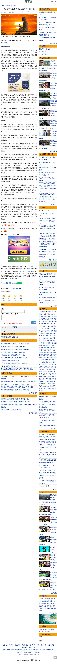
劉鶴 (42, 335)
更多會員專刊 (53, 43)
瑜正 (54, 606)
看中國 (43, 343)
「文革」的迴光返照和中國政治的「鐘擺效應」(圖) (16, 363)
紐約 (26, 652)
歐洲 (36, 652)
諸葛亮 (53, 383)
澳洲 (43, 379)
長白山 (48, 367)
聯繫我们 (44, 645)
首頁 (2, 5)
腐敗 (46, 340)
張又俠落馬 (42, 52)
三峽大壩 (44, 321)
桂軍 (50, 379)
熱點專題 (43, 46)
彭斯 (46, 333)
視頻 (41, 492)
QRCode (14, 283)
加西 (39, 652)
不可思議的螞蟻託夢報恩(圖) (47, 183)
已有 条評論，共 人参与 (9, 314)
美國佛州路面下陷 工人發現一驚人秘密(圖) (13, 346)
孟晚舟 (53, 331)
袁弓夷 (43, 323)
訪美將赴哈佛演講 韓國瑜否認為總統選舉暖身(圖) (15, 349)
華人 (52, 371)
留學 (45, 374)
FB (43, 345)
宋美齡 (49, 381)
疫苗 (46, 357)
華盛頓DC (31, 652)
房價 (43, 357)
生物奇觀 (41, 629)
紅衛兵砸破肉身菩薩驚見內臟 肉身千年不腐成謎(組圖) (17, 369)
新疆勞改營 (50, 369)
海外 (53, 376)
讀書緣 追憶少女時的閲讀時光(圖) (11, 410)
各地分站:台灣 (21, 652)
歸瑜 (44, 601)
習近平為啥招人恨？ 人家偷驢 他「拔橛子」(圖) (15, 384)
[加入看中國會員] (19, 254)
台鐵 (52, 316)
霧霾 (42, 359)
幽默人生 (45, 386)
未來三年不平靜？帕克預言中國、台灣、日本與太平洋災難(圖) (47, 455)
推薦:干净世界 (7, 649)
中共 (55, 328)
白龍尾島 (53, 367)
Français (26, 654)
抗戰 (53, 379)
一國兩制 (47, 343)
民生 (49, 376)
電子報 (11, 645)
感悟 (52, 386)
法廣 (52, 343)
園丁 (51, 603)
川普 (55, 311)
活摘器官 (44, 364)
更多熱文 (54, 428)
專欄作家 (43, 596)
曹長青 (54, 608)
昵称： (3, 309)
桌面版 (5, 645)
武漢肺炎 (50, 311)
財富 (49, 352)
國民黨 (48, 316)
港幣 (52, 350)
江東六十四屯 (52, 364)
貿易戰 (43, 319)
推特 (30, 647)
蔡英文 (47, 355)
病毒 (49, 314)
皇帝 (49, 383)
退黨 (53, 326)
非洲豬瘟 (51, 357)
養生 (42, 391)
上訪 (47, 362)
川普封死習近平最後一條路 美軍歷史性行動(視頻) (15, 402)
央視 (49, 371)
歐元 (46, 350)
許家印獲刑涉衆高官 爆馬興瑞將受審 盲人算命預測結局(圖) (47, 221)
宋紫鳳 (41, 599)
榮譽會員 (19, 269)
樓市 (43, 352)
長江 (53, 321)
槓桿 (45, 347)
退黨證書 (44, 649)
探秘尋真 (47, 631)
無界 (53, 649)
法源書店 (21, 649)
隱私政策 (32, 645)
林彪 (40, 383)
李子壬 (44, 608)
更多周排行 (53, 306)
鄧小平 (53, 381)
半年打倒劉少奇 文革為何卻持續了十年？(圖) (14, 357)
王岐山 (48, 331)
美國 (49, 333)
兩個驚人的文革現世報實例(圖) (10, 337)
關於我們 (17, 645)
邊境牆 (43, 333)
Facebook (24, 647)
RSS (34, 647)
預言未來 (47, 629)
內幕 (46, 338)
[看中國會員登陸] (19, 259)
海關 (48, 374)
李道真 (41, 601)
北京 (51, 355)
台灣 (43, 355)
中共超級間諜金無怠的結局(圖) (10, 366)
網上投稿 (51, 645)
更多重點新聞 (53, 151)
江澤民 (51, 335)
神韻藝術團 (14, 649)
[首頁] (28, 2)
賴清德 (41, 314)
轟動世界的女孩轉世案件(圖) (47, 186)
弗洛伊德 (47, 328)
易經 (40, 386)
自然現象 (53, 629)
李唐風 (47, 603)
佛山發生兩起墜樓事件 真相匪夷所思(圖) (13, 352)
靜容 (46, 606)
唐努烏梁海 (42, 367)
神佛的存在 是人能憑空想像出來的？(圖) (13, 355)
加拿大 (49, 345)
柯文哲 (43, 328)
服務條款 (25, 645)
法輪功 (51, 362)
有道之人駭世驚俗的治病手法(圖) (53, 96)
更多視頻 (54, 593)
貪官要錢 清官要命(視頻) (52, 550)
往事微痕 (47, 323)
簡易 (50, 599)
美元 (48, 347)
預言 (42, 388)
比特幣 (43, 350)
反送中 (53, 338)
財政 (46, 352)
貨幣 (51, 347)
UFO (52, 328)
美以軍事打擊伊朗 (44, 49)
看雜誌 (26, 649)
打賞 (28, 12)
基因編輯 (47, 359)
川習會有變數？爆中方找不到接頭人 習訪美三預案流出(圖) (18, 381)
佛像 (4, 46)
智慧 (49, 386)
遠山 (51, 601)
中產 (52, 352)
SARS (45, 369)
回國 (40, 376)
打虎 (52, 340)
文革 (10, 40)
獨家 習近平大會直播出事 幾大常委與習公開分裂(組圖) (17, 387)
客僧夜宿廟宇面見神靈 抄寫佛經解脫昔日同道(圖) (15, 343)
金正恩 (44, 331)
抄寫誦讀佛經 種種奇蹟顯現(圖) (10, 360)
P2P (40, 359)
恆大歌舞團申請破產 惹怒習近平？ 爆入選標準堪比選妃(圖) (47, 228)
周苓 (40, 603)
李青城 (50, 606)
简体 (52, 1)
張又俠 (52, 319)
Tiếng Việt (32, 654)
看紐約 (30, 649)
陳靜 (43, 603)
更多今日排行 (53, 260)
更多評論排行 (33, 393)
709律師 (43, 362)
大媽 (40, 357)
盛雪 (54, 603)
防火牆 (52, 359)
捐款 (38, 645)
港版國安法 (45, 326)
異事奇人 (13, 5)
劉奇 (43, 383)
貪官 (40, 340)
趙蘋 (40, 606)
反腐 (49, 340)
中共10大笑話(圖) (44, 210)
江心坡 (41, 369)
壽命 (53, 388)
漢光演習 (43, 316)
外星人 (49, 388)
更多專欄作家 (53, 613)
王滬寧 (46, 335)
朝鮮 (45, 345)
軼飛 (47, 601)
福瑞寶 (39, 649)
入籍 (43, 376)
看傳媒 (35, 649)
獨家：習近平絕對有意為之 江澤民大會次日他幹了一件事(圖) (47, 447)
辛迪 (40, 610)
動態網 (49, 649)
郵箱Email (41, 636)
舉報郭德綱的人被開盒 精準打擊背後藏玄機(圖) (15, 390)
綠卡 (46, 376)
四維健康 (49, 608)
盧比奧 (45, 314)
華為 (40, 331)
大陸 (55, 357)
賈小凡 (54, 599)
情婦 (43, 340)
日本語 (37, 654)
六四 (50, 326)
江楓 (40, 608)
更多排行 (54, 489)
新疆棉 (50, 321)
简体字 (21, 654)
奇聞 (45, 388)
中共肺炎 (41, 311)
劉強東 (55, 355)
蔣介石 (44, 381)
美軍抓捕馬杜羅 (43, 54)
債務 (42, 347)
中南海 (43, 338)
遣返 (51, 374)
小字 (35, 12)
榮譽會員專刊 (45, 9)
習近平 (47, 319)
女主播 (45, 371)
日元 (49, 350)
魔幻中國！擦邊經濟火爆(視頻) (53, 557)
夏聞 (54, 601)
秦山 (43, 606)
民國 (46, 379)
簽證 (54, 374)
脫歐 (53, 345)
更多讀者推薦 (33, 413)
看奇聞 (8, 5)
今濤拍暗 (46, 599)
